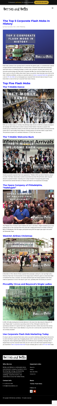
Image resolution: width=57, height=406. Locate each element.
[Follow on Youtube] (34, 391)
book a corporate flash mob (41, 75)
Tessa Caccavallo (8, 26)
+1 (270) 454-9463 (8, 383)
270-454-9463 (11, 77)
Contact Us (32, 374)
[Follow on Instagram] (31, 391)
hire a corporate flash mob (18, 344)
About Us (32, 367)
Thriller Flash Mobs (36, 384)
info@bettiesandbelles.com (11, 386)
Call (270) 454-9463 (40, 2)
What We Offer (34, 371)
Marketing (22, 26)
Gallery (31, 369)
